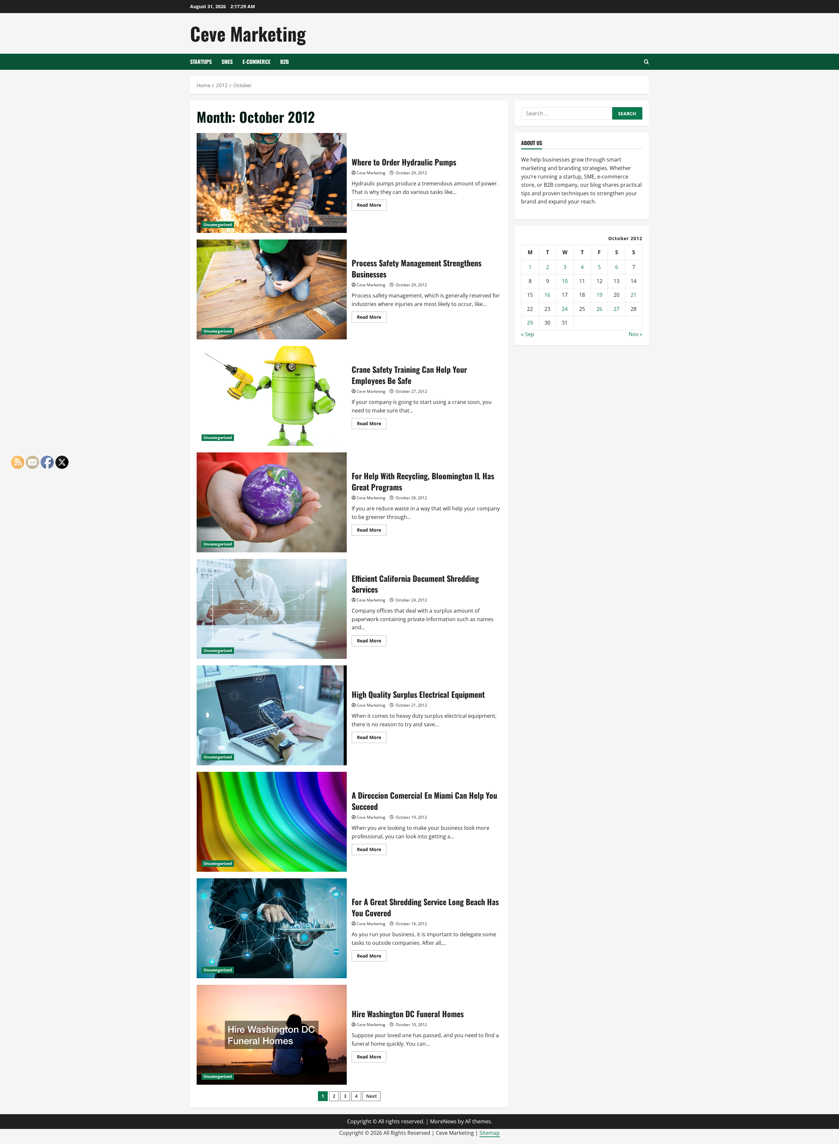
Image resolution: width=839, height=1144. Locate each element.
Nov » (635, 334)
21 (633, 294)
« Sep (527, 334)
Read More (371, 206)
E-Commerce (256, 62)
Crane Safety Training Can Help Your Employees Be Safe (272, 396)
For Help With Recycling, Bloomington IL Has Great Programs (272, 502)
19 (599, 294)
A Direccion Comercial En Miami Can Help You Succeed (272, 822)
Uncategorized (218, 224)
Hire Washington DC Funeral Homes (272, 1035)
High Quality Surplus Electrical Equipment (272, 715)
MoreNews (443, 1121)
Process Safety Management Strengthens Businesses (272, 289)
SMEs (227, 62)
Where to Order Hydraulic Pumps (272, 183)
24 (565, 309)
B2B (284, 62)
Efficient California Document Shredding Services (272, 609)
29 (530, 322)
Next (371, 1096)
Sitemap (489, 1132)
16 (547, 294)
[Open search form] (646, 61)
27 (616, 309)
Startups (201, 62)
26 (599, 309)
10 (565, 281)
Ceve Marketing (248, 33)
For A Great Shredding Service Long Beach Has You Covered (272, 928)
